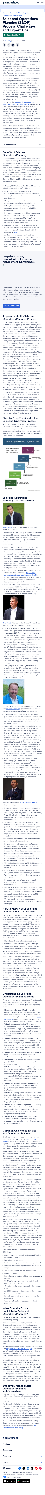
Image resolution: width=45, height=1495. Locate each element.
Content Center (9, 13)
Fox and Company (13, 709)
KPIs (15, 232)
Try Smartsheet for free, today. (19, 1426)
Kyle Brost (7, 623)
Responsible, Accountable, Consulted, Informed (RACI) (20, 574)
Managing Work (24, 13)
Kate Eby (8, 41)
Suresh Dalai (8, 527)
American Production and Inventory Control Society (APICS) (19, 103)
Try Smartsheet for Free (13, 35)
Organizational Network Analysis (19, 1349)
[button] (38, 2)
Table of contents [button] (9, 145)
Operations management (12, 15)
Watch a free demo (11, 306)
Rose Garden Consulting (29, 802)
